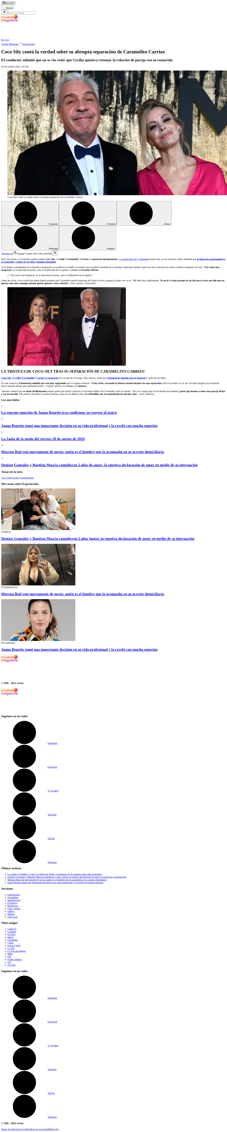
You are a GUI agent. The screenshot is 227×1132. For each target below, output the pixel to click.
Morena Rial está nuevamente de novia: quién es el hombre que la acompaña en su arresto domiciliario (82, 452)
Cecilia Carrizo (19, 478)
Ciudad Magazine (10, 44)
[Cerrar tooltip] (55, 252)
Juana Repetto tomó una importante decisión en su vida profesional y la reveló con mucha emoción (79, 426)
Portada (30, 478)
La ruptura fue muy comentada (134, 259)
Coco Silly (6, 478)
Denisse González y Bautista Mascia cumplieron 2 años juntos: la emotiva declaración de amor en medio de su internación (97, 539)
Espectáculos (28, 44)
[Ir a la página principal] (24, 37)
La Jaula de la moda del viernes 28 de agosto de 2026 (43, 439)
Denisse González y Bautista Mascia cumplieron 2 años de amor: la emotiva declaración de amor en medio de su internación (99, 465)
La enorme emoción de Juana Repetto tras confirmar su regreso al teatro (59, 412)
